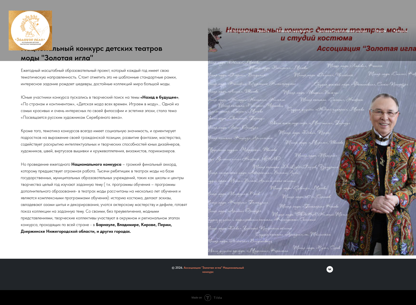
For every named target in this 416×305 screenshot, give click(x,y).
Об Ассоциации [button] (239, 30)
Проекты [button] (380, 30)
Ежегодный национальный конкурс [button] (342, 30)
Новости (263, 30)
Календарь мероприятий (293, 30)
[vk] (330, 271)
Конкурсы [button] (400, 30)
